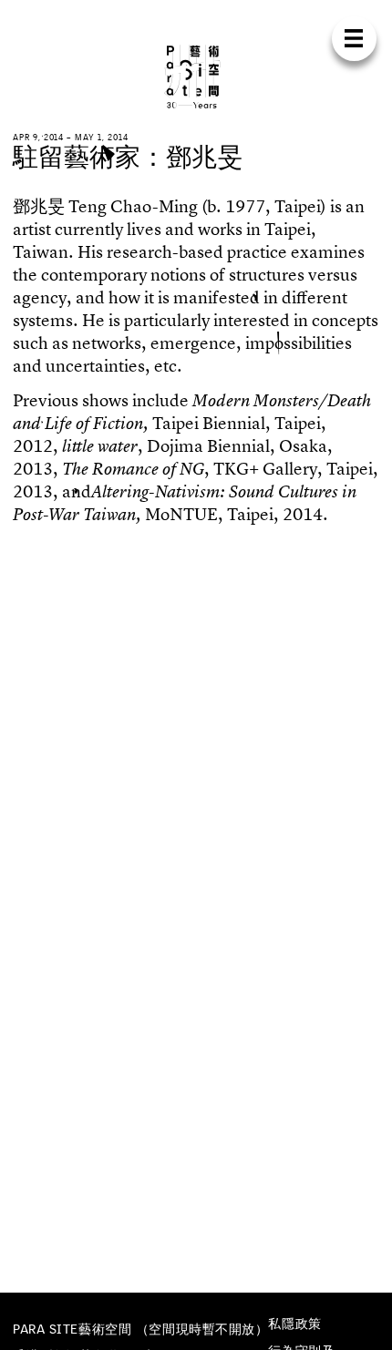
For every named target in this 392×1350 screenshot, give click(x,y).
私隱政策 (294, 1323)
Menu (354, 38)
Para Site (196, 76)
